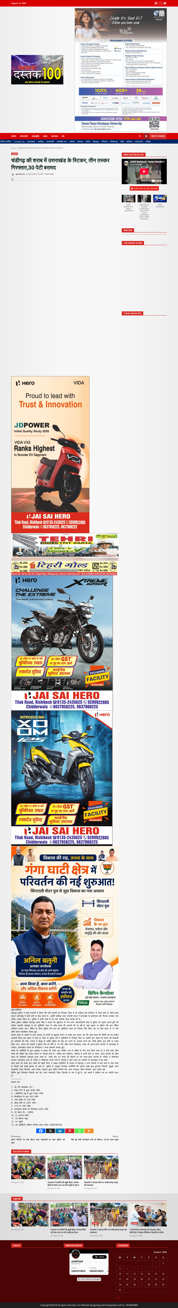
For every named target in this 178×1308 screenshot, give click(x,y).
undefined (77, 1261)
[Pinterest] (69, 1131)
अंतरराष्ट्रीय (24, 136)
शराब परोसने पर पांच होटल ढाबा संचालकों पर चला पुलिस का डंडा (38, 1139)
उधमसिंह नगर (62, 141)
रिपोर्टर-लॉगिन (6, 141)
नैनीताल (105, 141)
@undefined (75, 1264)
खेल (63, 136)
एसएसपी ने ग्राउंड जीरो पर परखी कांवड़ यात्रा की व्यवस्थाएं (101, 1167)
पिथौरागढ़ (114, 141)
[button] (128, 204)
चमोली (72, 141)
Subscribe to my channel (146, 188)
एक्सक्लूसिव (35, 136)
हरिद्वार (148, 141)
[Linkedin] (60, 1131)
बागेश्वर (129, 141)
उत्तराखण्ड (31, 141)
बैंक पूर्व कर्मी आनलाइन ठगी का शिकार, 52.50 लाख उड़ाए (94, 1138)
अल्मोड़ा (41, 141)
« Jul (118, 1297)
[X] (50, 1131)
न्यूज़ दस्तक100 (20, 174)
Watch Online (158, 136)
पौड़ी (122, 141)
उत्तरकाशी (50, 141)
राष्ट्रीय (13, 136)
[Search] (140, 136)
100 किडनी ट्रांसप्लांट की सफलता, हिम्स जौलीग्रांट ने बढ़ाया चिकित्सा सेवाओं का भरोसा (148, 1214)
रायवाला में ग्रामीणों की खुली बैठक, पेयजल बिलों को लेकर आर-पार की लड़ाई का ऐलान (65, 1167)
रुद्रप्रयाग (139, 141)
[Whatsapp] (79, 1131)
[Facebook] (40, 1131)
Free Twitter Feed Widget (90, 1279)
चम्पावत (80, 141)
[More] (89, 1131)
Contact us (19, 141)
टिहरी (88, 141)
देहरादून (96, 141)
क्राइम (45, 136)
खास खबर (54, 136)
